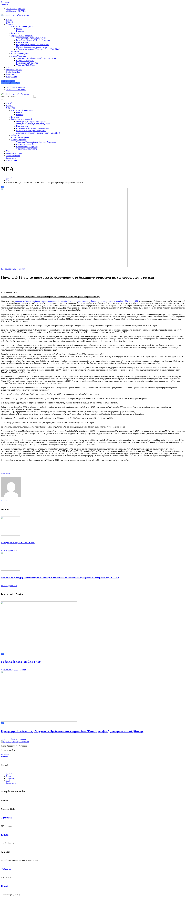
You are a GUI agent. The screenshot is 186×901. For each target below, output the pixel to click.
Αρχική (9, 19)
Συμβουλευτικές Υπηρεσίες (22, 35)
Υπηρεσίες (10, 24)
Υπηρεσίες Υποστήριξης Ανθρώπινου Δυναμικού (36, 58)
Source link (5, 473)
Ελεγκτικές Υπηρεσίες (25, 61)
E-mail (4, 834)
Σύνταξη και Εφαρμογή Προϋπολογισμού (33, 40)
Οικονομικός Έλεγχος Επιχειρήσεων (31, 38)
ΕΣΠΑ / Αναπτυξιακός (20, 54)
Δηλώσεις (15, 51)
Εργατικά (15, 33)
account (22, 269)
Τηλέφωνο (6, 817)
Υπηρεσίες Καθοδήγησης (26, 65)
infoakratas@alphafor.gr (10, 83)
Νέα (7, 67)
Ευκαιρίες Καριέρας (14, 70)
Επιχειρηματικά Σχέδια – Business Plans (32, 45)
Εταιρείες (20, 31)
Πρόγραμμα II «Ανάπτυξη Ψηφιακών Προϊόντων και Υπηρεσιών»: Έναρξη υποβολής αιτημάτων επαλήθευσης (72, 731)
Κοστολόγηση (22, 42)
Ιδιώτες (19, 29)
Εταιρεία (9, 22)
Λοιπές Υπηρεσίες (18, 56)
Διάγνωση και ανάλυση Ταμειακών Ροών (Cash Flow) (38, 49)
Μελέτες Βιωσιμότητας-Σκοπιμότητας (31, 47)
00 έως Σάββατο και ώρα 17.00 (21, 661)
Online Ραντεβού (13, 72)
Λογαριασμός (11, 76)
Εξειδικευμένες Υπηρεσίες (27, 63)
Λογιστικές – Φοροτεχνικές (22, 26)
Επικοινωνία (11, 74)
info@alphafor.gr (8, 81)
